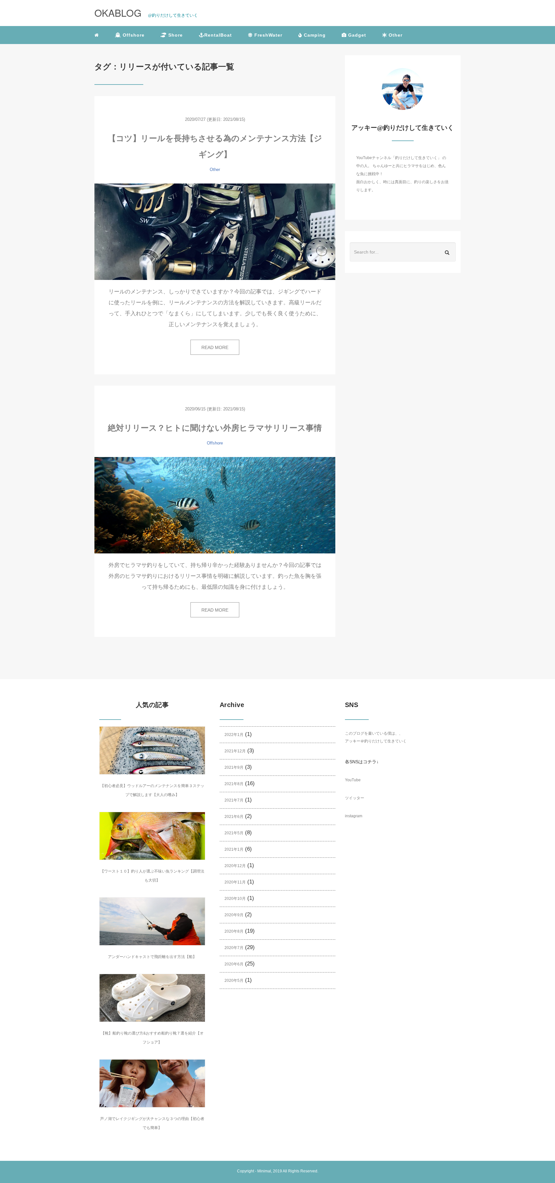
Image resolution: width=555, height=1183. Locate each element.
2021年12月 (235, 751)
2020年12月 (235, 866)
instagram (353, 816)
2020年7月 (234, 948)
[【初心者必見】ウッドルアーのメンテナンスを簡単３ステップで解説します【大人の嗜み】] (152, 750)
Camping (314, 35)
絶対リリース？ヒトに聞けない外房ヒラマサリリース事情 (215, 427)
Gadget (356, 35)
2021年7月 (234, 800)
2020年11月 (235, 882)
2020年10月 (235, 898)
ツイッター (354, 798)
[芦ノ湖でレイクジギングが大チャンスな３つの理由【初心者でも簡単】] (152, 1083)
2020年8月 (234, 931)
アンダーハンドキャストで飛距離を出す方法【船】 (152, 956)
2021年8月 (234, 784)
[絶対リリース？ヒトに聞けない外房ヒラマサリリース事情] (214, 505)
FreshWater (267, 35)
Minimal (264, 1171)
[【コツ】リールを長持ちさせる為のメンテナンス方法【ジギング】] (214, 232)
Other (394, 35)
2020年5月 (234, 980)
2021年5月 (234, 833)
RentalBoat (218, 35)
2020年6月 (234, 964)
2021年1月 (234, 849)
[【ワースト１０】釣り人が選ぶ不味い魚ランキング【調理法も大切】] (152, 836)
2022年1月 (234, 734)
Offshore (133, 35)
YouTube (353, 780)
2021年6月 (234, 816)
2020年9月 (234, 915)
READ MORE (214, 347)
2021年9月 (234, 767)
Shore (175, 35)
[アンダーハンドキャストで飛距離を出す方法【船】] (152, 921)
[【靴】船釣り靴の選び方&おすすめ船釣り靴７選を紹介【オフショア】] (152, 998)
